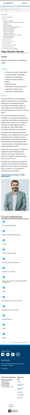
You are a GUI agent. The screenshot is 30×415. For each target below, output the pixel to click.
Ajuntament (6, 9)
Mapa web (20, 397)
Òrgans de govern (6, 39)
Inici (2, 9)
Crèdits (19, 381)
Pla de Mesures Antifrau (9, 28)
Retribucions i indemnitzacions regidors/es (14, 22)
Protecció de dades (20, 389)
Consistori (14, 9)
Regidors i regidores (8, 20)
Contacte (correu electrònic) (10, 175)
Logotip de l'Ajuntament (8, 47)
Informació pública (6, 43)
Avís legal (19, 392)
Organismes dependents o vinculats (12, 35)
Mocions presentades (8, 30)
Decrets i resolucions (8, 31)
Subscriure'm (4, 368)
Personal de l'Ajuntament (8, 41)
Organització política (8, 33)
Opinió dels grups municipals (9, 45)
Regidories (6, 24)
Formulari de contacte (20, 385)
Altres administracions (9, 36)
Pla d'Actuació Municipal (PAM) (10, 48)
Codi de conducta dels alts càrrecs (11, 27)
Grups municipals (7, 25)
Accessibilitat (20, 395)
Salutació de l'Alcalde (7, 17)
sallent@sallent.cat (8, 386)
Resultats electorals (8, 38)
